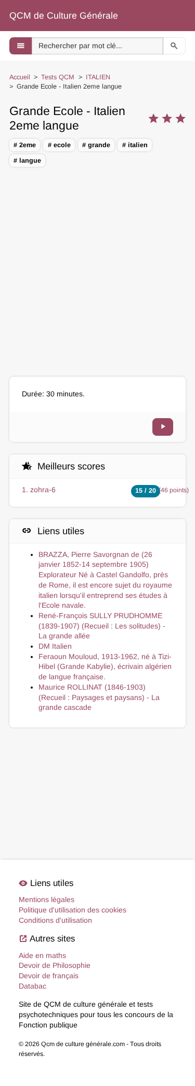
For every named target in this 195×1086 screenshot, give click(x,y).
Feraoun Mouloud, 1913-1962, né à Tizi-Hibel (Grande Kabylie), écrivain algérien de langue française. (105, 666)
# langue (27, 160)
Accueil (19, 77)
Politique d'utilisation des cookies (72, 910)
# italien (135, 145)
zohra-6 (43, 489)
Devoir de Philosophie (54, 965)
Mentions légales (46, 899)
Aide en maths (42, 955)
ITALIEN (98, 77)
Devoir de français (49, 975)
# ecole (59, 145)
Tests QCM (57, 77)
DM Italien (55, 646)
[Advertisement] (97, 273)
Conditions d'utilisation (55, 920)
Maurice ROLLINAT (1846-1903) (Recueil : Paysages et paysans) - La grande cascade (99, 697)
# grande (96, 145)
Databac (32, 986)
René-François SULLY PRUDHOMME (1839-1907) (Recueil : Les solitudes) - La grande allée (101, 625)
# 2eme (25, 145)
